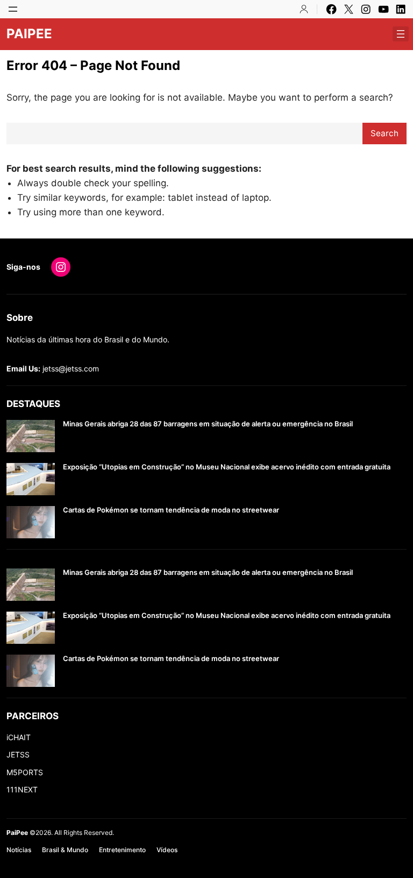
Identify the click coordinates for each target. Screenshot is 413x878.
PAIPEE (29, 33)
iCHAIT (18, 737)
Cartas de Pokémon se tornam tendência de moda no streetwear (171, 510)
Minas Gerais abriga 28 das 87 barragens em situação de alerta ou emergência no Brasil (208, 424)
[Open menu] (12, 9)
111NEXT (22, 789)
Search (384, 133)
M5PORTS (24, 772)
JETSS (18, 754)
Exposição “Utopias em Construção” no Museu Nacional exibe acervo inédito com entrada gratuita (226, 467)
